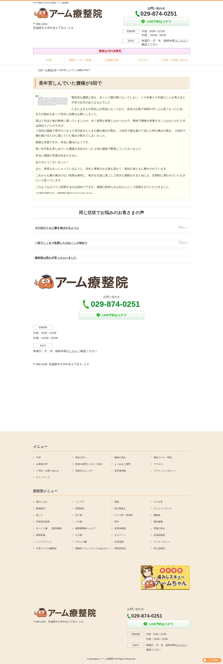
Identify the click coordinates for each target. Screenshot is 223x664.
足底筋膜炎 (159, 535)
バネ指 (78, 521)
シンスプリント (44, 541)
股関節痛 (40, 535)
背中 (116, 521)
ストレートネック (163, 508)
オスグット (120, 535)
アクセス (142, 60)
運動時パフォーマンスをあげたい (92, 548)
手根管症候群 (43, 521)
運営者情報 (120, 470)
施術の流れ (120, 457)
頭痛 (116, 501)
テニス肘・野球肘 (123, 515)
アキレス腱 (81, 541)
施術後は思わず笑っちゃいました (55, 257)
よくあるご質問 (122, 464)
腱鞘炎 (157, 515)
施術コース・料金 (80, 60)
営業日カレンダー (84, 470)
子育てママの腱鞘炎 (46, 548)
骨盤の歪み (159, 528)
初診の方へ (81, 457)
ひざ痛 (78, 535)
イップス (79, 501)
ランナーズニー (162, 541)
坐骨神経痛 (120, 528)
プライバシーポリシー (165, 470)
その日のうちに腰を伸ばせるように (57, 227)
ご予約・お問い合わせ (174, 60)
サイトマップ (43, 477)
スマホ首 (158, 501)
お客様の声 (111, 60)
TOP (49, 60)
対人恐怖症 (159, 548)
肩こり (39, 515)
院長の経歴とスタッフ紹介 (89, 464)
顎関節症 (79, 508)
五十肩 (78, 515)
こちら (182, 40)
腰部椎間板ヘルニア (85, 528)
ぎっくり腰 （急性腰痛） (50, 528)
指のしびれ (42, 501)
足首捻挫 (119, 541)
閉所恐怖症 (120, 548)
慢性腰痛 (158, 521)
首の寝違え (120, 508)
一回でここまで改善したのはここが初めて (61, 242)
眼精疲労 (40, 508)
